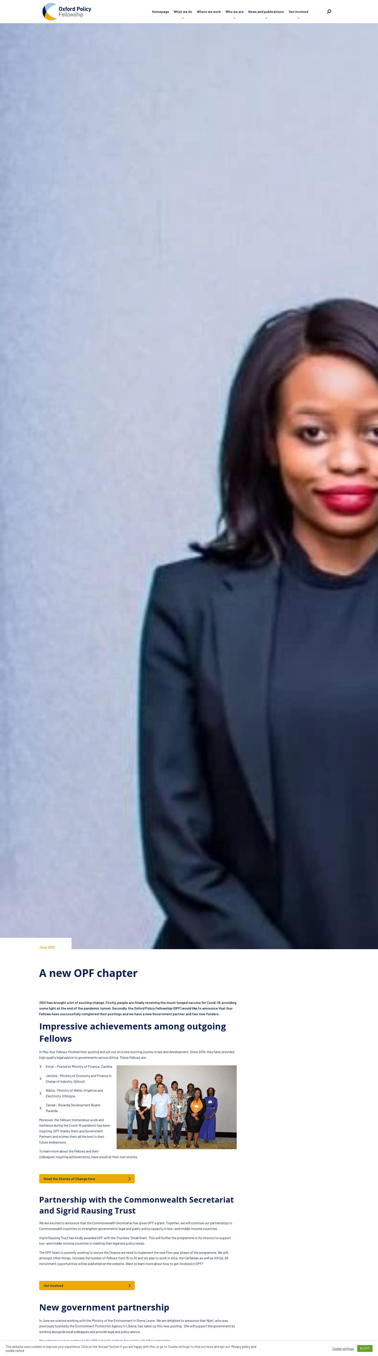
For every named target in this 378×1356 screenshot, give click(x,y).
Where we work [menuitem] (209, 11)
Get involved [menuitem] (298, 11)
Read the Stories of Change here (69, 1179)
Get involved (53, 1285)
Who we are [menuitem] (235, 11)
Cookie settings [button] (343, 1349)
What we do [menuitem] (183, 11)
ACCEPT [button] (365, 1348)
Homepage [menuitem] (160, 11)
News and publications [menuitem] (266, 11)
